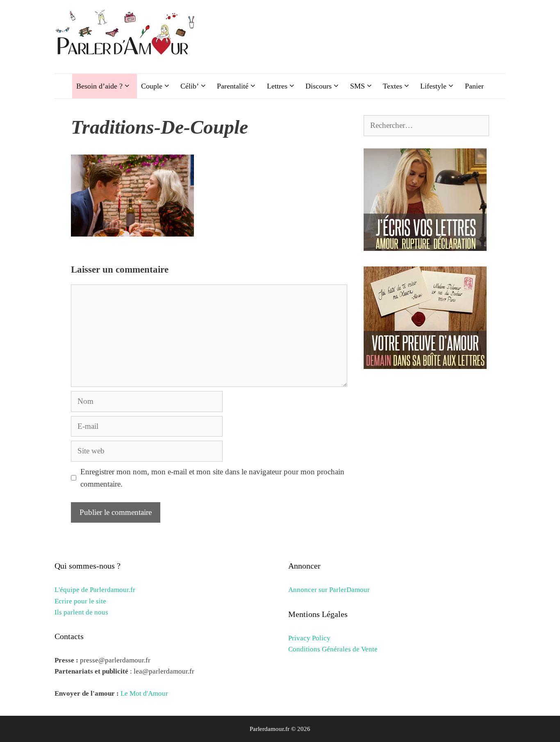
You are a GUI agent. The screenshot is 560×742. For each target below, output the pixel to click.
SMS (357, 86)
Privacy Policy (309, 638)
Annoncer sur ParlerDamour (329, 590)
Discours (318, 86)
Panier (474, 86)
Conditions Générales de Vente (333, 649)
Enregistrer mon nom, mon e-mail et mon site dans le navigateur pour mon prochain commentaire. (212, 477)
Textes (392, 86)
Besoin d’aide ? (99, 86)
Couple (151, 86)
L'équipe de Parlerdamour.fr (95, 590)
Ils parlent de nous (81, 612)
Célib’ (189, 86)
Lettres (277, 86)
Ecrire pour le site (80, 601)
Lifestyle (433, 86)
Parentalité (232, 86)
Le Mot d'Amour (144, 693)
